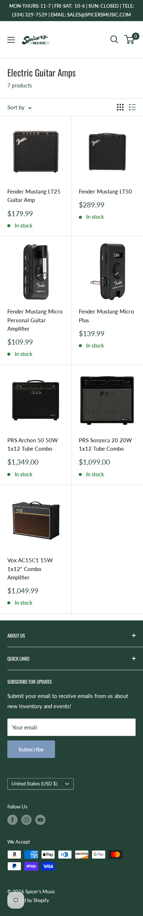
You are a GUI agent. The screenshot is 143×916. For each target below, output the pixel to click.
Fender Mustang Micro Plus (106, 315)
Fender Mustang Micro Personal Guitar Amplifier (35, 320)
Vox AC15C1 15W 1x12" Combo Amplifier (30, 569)
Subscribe (31, 749)
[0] (129, 39)
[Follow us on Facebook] (12, 820)
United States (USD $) (34, 784)
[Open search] (114, 39)
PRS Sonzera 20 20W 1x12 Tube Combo (105, 444)
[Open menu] (11, 40)
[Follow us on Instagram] (26, 820)
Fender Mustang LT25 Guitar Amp (33, 195)
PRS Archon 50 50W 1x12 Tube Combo (32, 444)
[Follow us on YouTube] (40, 820)
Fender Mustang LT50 (105, 191)
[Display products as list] (132, 107)
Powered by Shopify (28, 900)
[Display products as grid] (120, 107)
